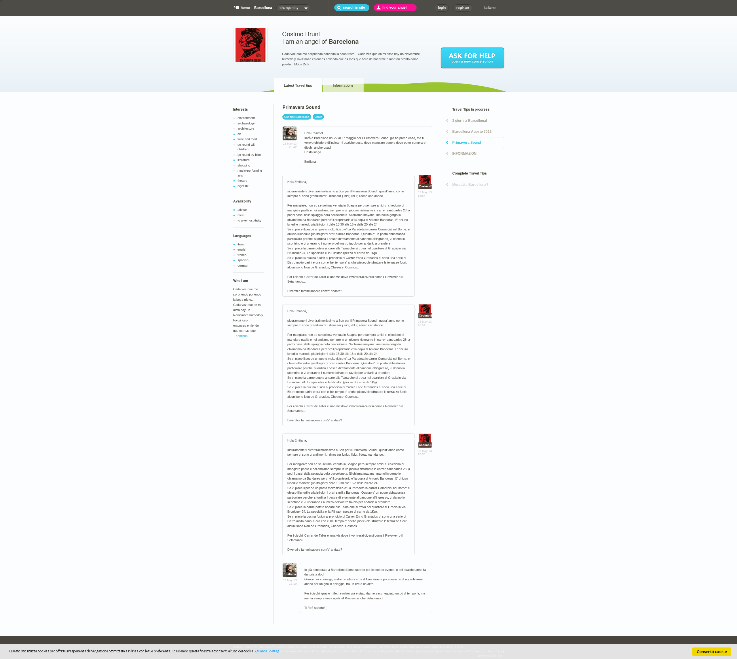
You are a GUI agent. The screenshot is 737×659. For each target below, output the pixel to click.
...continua (240, 336)
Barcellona (263, 8)
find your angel (394, 7)
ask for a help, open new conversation (472, 58)
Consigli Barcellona (296, 116)
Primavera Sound (466, 143)
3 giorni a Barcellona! (469, 121)
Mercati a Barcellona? (470, 185)
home (245, 8)
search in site (354, 7)
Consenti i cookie (712, 651)
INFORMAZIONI (464, 154)
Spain (318, 116)
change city (289, 8)
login (442, 8)
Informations (343, 86)
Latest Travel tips (298, 86)
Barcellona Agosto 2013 (472, 132)
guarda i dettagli (268, 651)
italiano (489, 8)
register (462, 8)
